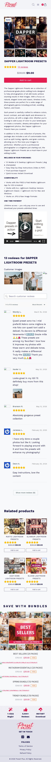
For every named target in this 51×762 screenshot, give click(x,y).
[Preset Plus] (11, 4)
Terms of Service (26, 746)
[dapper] (25, 33)
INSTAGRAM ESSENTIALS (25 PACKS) (25, 668)
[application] (25, 227)
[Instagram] (23, 737)
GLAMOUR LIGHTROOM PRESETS (36, 538)
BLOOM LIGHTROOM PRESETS (36, 577)
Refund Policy (25, 753)
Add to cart (25, 80)
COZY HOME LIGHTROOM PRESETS (14, 577)
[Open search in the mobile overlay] (33, 4)
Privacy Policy (25, 750)
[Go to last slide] (6, 33)
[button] (9, 53)
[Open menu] (38, 4)
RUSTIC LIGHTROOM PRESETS (14, 538)
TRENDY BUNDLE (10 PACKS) (25, 696)
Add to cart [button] (15, 550)
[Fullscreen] (43, 241)
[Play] (7, 241)
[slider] (23, 241)
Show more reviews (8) (25, 493)
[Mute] (39, 241)
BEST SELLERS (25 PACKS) (25, 654)
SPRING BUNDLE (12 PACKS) (25, 682)
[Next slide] (45, 33)
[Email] (28, 737)
